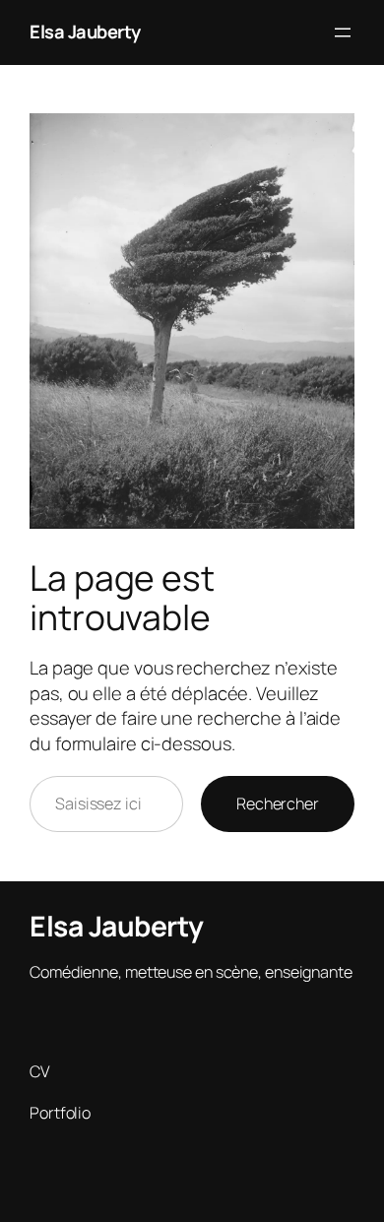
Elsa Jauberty (85, 31)
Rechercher (277, 803)
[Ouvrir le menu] (342, 32)
